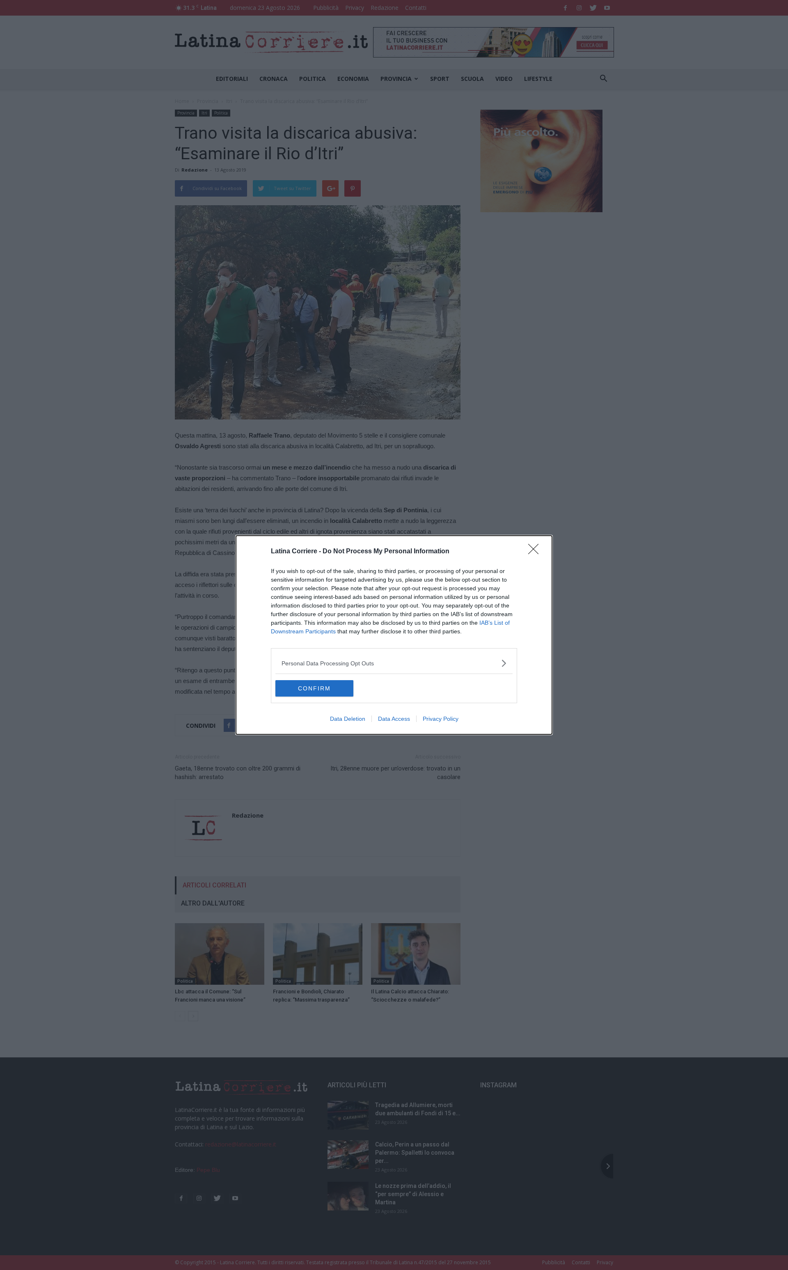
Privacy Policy (440, 718)
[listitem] (394, 663)
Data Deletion (347, 718)
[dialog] (394, 635)
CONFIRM (314, 688)
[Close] (536, 551)
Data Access (394, 718)
